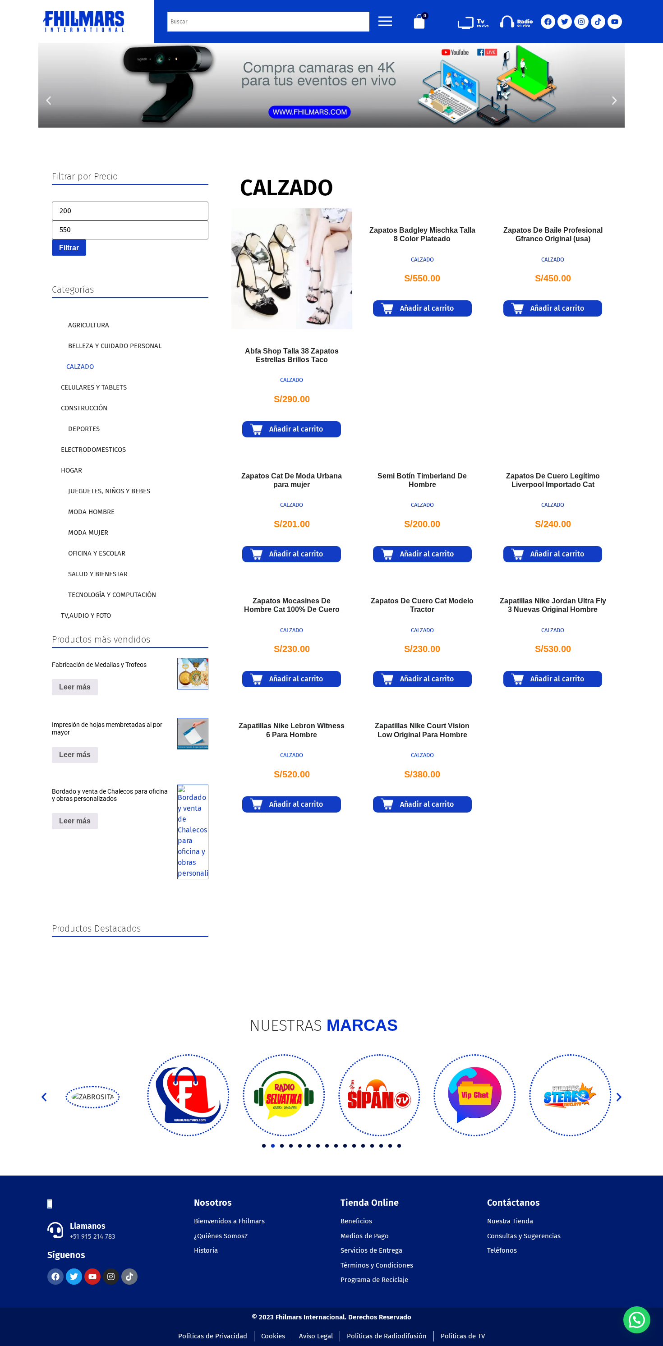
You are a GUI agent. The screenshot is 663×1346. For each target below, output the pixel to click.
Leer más (75, 687)
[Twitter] (564, 21)
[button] (48, 100)
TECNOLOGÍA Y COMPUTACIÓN (112, 595)
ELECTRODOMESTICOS (93, 450)
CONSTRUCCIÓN (84, 408)
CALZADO (80, 367)
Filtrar (69, 247)
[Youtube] (615, 21)
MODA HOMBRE (91, 512)
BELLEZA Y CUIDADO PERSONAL (114, 346)
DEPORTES (84, 429)
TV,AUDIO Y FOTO (86, 615)
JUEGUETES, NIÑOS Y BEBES (109, 491)
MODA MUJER (88, 532)
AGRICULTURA (88, 325)
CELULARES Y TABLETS (94, 387)
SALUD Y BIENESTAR (98, 574)
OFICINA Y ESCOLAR (96, 553)
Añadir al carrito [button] (296, 429)
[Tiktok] (598, 21)
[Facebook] (548, 21)
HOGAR (71, 470)
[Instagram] (581, 21)
